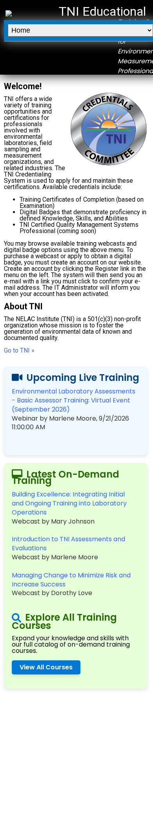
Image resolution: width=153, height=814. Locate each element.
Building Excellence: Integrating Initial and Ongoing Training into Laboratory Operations (69, 503)
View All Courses (46, 667)
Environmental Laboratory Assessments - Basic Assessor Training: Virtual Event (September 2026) (73, 400)
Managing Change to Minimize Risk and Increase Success (71, 580)
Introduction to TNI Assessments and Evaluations (68, 544)
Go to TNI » (19, 350)
